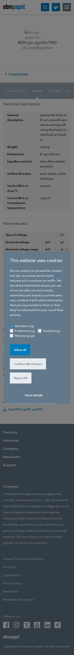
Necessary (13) (24, 326)
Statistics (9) (51, 331)
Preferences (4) (25, 331)
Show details (34, 395)
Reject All (20, 378)
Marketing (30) (25, 335)
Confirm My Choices (28, 364)
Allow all (20, 350)
